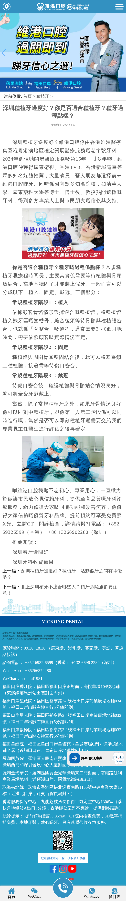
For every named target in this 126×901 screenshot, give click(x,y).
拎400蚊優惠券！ (93, 758)
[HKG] (63, 91)
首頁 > (29, 96)
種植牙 (42, 96)
